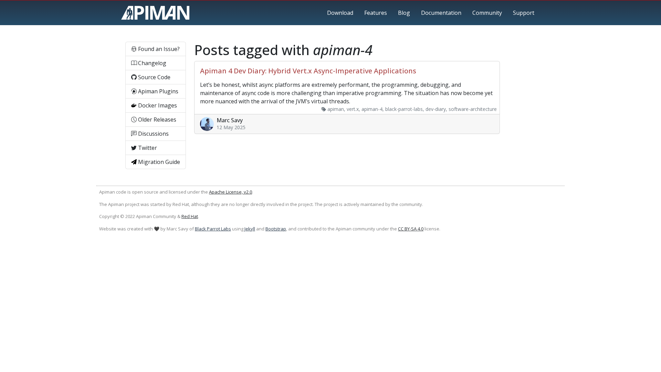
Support (523, 13)
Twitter (147, 148)
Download (340, 13)
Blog (404, 13)
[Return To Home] (155, 13)
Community (487, 13)
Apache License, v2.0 (230, 192)
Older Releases (156, 119)
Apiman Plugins (157, 91)
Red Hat (189, 216)
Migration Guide (158, 162)
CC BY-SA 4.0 (410, 229)
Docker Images (157, 105)
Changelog (151, 63)
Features (375, 13)
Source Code (153, 77)
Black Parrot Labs (213, 229)
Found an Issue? (158, 49)
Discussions (153, 133)
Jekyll (249, 229)
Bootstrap (275, 229)
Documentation (441, 13)
